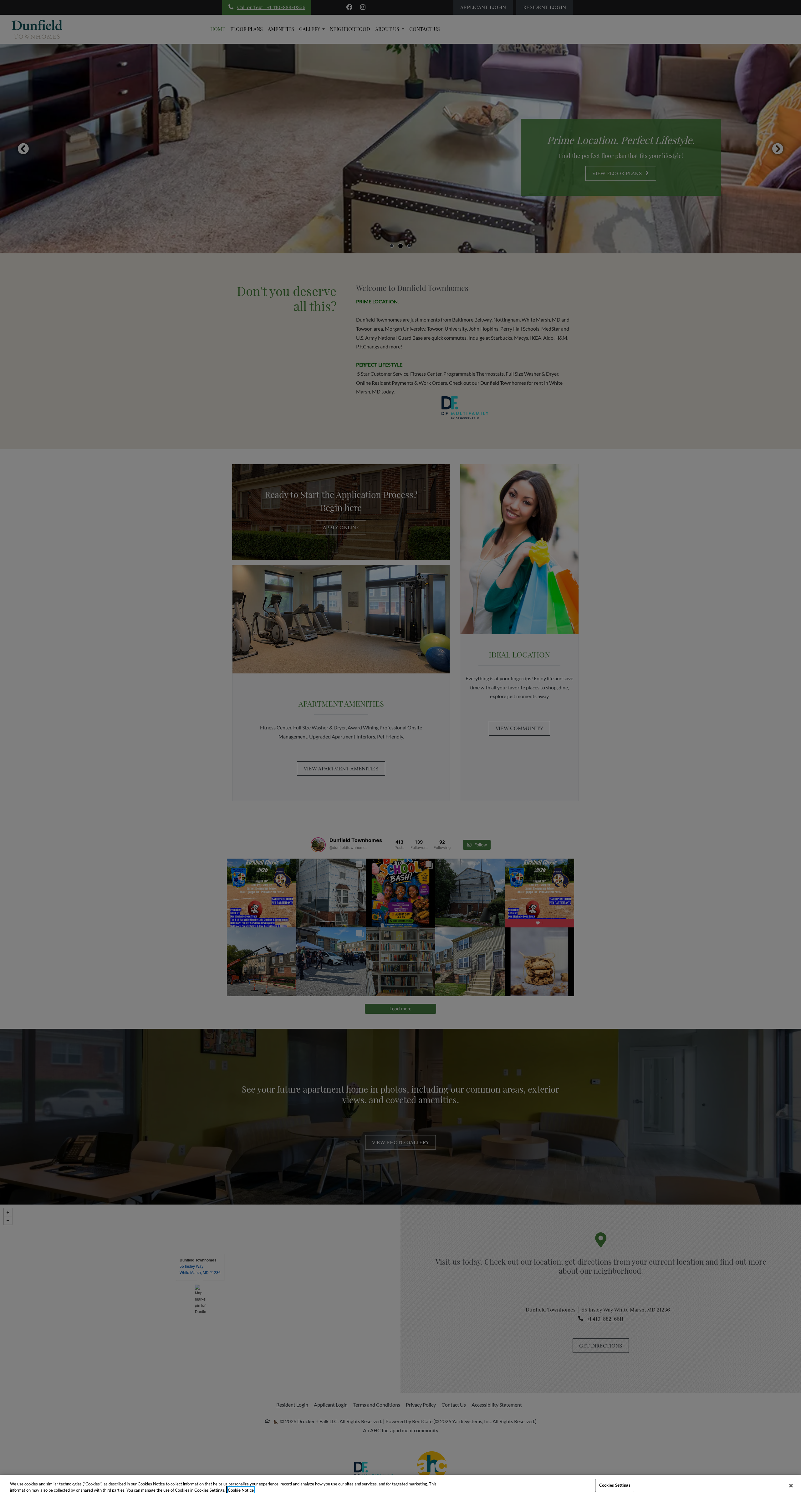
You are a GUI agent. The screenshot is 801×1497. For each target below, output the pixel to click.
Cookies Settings (614, 1485)
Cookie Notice (241, 1490)
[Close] (791, 1485)
